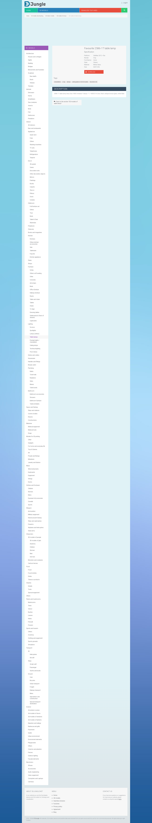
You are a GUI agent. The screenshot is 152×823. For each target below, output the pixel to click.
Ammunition (31, 511)
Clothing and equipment (35, 638)
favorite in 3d (93, 82)
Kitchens (32, 239)
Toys (31, 213)
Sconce (32, 327)
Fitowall (30, 622)
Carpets (32, 187)
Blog (54, 812)
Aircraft (32, 657)
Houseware (31, 358)
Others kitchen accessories (34, 243)
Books (32, 183)
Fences (30, 752)
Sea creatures (32, 102)
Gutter (30, 733)
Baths (31, 371)
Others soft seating (36, 273)
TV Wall (32, 309)
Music (28, 466)
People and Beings (34, 456)
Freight (32, 687)
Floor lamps (33, 352)
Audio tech (33, 135)
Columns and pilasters (35, 749)
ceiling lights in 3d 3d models (80, 82)
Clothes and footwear (33, 485)
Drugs (30, 433)
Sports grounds (33, 641)
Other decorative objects (37, 174)
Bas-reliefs (33, 76)
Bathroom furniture (35, 400)
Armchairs (33, 283)
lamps (68, 82)
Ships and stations (33, 410)
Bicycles (32, 680)
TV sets (32, 148)
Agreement (56, 809)
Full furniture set (34, 206)
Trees (29, 605)
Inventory (31, 635)
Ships (29, 661)
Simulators (31, 644)
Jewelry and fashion (34, 462)
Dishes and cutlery (33, 355)
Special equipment (33, 592)
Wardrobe (33, 223)
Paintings (32, 180)
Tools (29, 589)
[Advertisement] (76, 31)
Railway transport (35, 690)
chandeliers (57, 82)
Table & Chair (34, 219)
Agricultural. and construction (35, 697)
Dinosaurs (31, 92)
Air (29, 651)
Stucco (32, 190)
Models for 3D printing (33, 436)
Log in (125, 3)
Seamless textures (59, 801)
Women (30, 492)
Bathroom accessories (37, 394)
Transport (29, 648)
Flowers (30, 625)
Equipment (31, 475)
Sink (31, 247)
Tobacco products (34, 579)
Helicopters (33, 654)
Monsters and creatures (35, 560)
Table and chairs (35, 299)
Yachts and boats (35, 671)
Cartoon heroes (33, 563)
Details (30, 586)
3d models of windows (35, 716)
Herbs (30, 618)
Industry (28, 583)
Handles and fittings (34, 361)
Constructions (32, 420)
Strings (30, 479)
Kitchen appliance (35, 257)
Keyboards (31, 472)
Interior (28, 122)
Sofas (32, 270)
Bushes (30, 612)
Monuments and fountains (36, 70)
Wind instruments (33, 469)
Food (28, 566)
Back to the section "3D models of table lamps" (65, 102)
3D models (56, 798)
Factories (56, 804)
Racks (32, 296)
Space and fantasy (32, 407)
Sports (30, 505)
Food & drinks (32, 573)
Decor (30, 161)
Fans (31, 138)
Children (30, 488)
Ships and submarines (35, 521)
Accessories (32, 769)
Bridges (30, 66)
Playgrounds (32, 743)
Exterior (28, 707)
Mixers (32, 384)
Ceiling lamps (34, 345)
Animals (28, 89)
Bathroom (31, 391)
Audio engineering (33, 772)
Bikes (31, 693)
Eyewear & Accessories (35, 498)
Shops (30, 263)
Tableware (33, 250)
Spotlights (33, 330)
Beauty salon (32, 365)
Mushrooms (31, 602)
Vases (32, 167)
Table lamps (34, 337)
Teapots (32, 157)
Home (30, 96)
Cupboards (33, 321)
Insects (30, 105)
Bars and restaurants (34, 128)
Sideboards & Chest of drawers (37, 316)
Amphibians (31, 99)
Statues (32, 83)
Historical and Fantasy (35, 518)
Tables (32, 302)
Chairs (32, 306)
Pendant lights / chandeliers (34, 341)
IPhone (30, 765)
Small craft (33, 664)
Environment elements (35, 739)
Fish (29, 112)
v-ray (63, 82)
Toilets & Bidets (34, 404)
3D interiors (31, 125)
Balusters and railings (34, 723)
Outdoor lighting (33, 756)
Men (31, 553)
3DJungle (36, 818)
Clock (31, 196)
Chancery (31, 229)
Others (32, 141)
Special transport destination (35, 702)
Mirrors (32, 177)
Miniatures (31, 459)
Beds (31, 216)
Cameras (31, 782)
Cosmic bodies (32, 413)
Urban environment (34, 736)
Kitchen (30, 236)
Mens (29, 495)
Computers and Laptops (35, 778)
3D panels (33, 164)
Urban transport (34, 684)
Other (31, 276)
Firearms (31, 524)
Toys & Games (32, 449)
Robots (30, 417)
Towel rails (33, 374)
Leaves (30, 615)
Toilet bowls (33, 387)
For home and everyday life (36, 446)
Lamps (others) (34, 334)
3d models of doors (34, 713)
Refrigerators (34, 154)
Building (30, 63)
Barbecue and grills (34, 726)
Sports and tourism (32, 628)
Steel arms (31, 531)
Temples (30, 86)
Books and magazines (35, 232)
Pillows (32, 193)
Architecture (30, 53)
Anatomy (32, 544)
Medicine (29, 423)
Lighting (30, 324)
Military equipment (33, 514)
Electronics (29, 762)
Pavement (31, 730)
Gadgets (30, 443)
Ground (30, 674)
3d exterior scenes (34, 710)
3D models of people (34, 537)
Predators (31, 118)
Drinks (30, 576)
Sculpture (31, 73)
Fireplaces (31, 226)
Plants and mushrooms (33, 599)
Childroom (31, 203)
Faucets (32, 254)
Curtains (32, 200)
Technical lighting (35, 348)
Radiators (33, 378)
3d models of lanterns (35, 720)
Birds (29, 109)
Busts (31, 79)
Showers (32, 397)
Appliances (31, 131)
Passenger (33, 667)
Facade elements (33, 759)
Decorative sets (35, 170)
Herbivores (31, 115)
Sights (30, 60)
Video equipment (33, 775)
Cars (31, 677)
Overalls (30, 501)
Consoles (33, 280)
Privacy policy (57, 806)
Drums (30, 482)
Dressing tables (34, 312)
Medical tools (32, 430)
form (120, 799)
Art (29, 453)
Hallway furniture (35, 293)
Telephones (33, 151)
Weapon (28, 508)
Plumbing (31, 368)
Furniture (30, 267)
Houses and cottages (34, 57)
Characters (29, 534)
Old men (32, 557)
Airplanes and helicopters (36, 527)
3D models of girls (35, 540)
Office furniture (34, 289)
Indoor (30, 609)
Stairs (30, 260)
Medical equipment (34, 427)
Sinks (31, 381)
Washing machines (35, 144)
